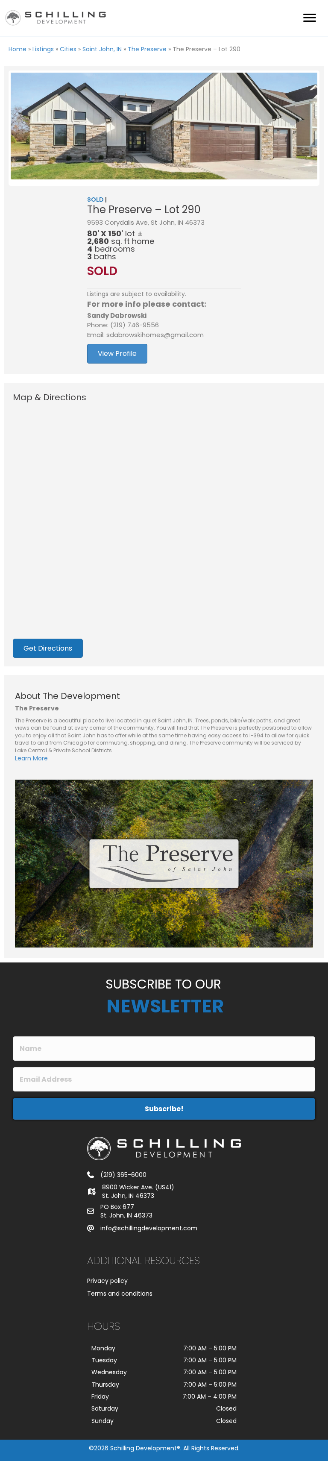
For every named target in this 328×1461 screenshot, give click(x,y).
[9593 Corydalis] (164, 126)
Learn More (31, 758)
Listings (43, 49)
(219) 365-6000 (123, 1175)
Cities (68, 49)
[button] (164, 1109)
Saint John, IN (102, 49)
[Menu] (309, 18)
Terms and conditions (119, 1293)
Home (17, 49)
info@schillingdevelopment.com (148, 1228)
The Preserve (147, 49)
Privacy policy (107, 1280)
